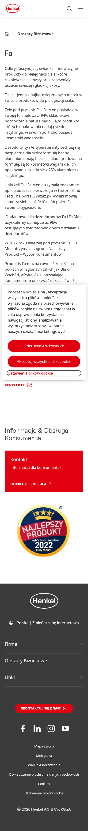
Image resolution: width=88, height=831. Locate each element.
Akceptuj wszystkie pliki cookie (44, 361)
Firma (11, 644)
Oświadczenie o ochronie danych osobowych (44, 774)
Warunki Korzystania (44, 765)
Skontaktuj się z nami (41, 708)
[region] (44, 332)
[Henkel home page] (7, 34)
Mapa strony (44, 746)
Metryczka (44, 755)
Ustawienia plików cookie (44, 793)
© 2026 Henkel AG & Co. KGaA (44, 809)
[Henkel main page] (12, 8)
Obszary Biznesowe (35, 33)
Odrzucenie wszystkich (44, 346)
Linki (10, 677)
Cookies (44, 784)
